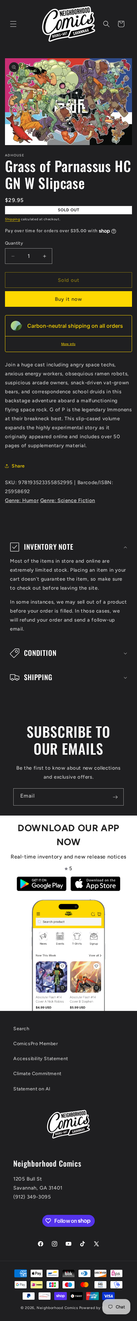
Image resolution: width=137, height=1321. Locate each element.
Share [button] (18, 466)
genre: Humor (22, 500)
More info (68, 344)
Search (21, 1029)
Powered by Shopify (98, 1308)
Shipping (12, 219)
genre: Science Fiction (67, 500)
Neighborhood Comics (57, 1308)
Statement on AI (32, 1089)
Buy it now (68, 299)
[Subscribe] (115, 797)
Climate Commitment (37, 1073)
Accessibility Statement (40, 1058)
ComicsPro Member (35, 1043)
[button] (13, 24)
